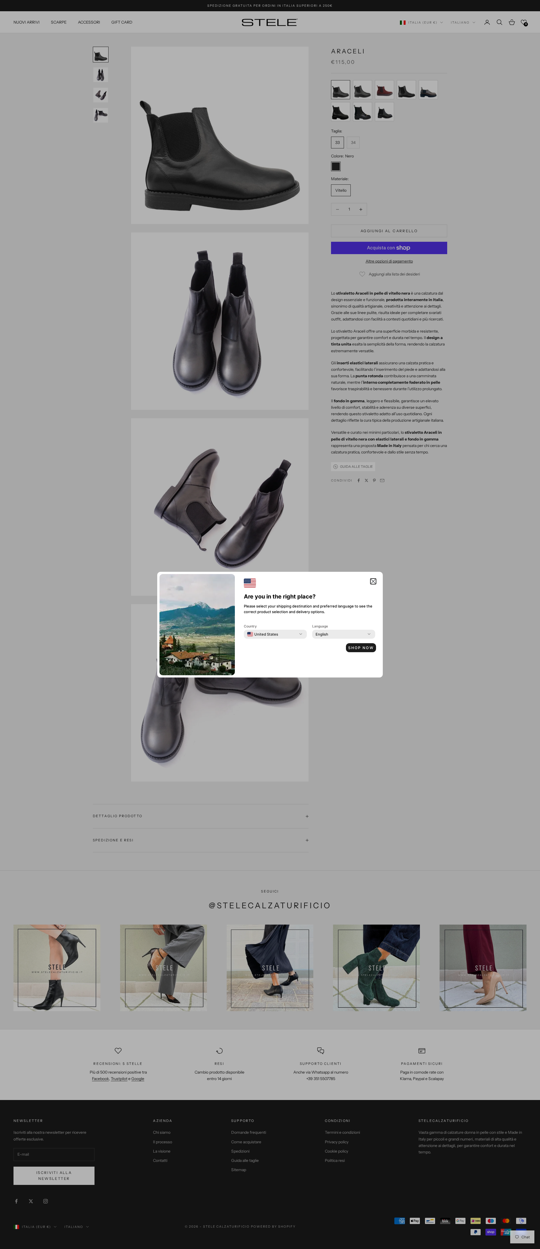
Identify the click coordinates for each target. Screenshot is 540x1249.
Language (320, 626)
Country (250, 626)
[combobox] (262, 634)
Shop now (361, 647)
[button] (373, 581)
